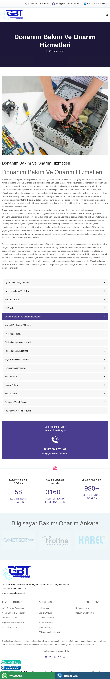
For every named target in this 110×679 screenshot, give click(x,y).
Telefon (38, 3)
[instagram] (55, 656)
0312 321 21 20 (55, 449)
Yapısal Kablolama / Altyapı (18, 325)
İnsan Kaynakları (46, 627)
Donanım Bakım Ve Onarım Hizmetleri (23, 317)
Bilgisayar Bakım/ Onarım (17, 359)
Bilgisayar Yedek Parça (16, 402)
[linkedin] (64, 656)
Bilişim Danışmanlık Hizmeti (18, 342)
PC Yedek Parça (12, 334)
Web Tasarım (11, 394)
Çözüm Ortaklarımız (84, 613)
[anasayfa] (13, 15)
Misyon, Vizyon (45, 613)
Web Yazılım (11, 376)
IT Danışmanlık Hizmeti (49, 632)
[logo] (17, 573)
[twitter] (50, 656)
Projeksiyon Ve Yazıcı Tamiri (18, 411)
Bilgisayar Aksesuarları (15, 368)
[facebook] (46, 656)
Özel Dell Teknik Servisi (97, 3)
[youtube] (59, 656)
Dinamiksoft (74, 672)
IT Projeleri (10, 308)
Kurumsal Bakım (12, 299)
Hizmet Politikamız (47, 617)
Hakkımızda (44, 608)
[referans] (18, 540)
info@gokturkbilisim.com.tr (67, 3)
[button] (107, 15)
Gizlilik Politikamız (47, 622)
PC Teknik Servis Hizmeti (16, 351)
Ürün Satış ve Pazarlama (13, 608)
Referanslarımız (82, 608)
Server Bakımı (11, 385)
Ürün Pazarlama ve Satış (17, 291)
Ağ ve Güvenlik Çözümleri (17, 282)
